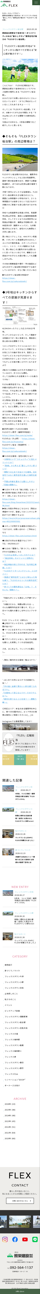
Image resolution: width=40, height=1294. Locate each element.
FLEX (4, 13)
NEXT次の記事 (34, 757)
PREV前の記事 (6, 757)
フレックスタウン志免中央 (16, 1028)
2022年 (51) (10, 1127)
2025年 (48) (10, 1109)
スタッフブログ (13, 13)
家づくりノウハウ (23, 850)
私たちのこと (21, 830)
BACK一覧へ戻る (20, 757)
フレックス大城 (11, 1033)
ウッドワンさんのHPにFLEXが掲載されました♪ (25, 941)
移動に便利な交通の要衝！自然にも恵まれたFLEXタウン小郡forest (24, 921)
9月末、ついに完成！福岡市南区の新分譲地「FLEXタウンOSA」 (25, 900)
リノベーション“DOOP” (15, 1079)
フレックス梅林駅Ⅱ (13, 1051)
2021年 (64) (10, 1132)
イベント (8, 1005)
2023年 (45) (10, 1121)
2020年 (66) (10, 1138)
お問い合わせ (20, 1291)
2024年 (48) (10, 1115)
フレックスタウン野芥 (14, 1068)
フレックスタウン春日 (14, 1062)
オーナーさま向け (12, 1085)
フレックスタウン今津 (14, 976)
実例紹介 (8, 965)
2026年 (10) (10, 1104)
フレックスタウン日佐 (24, 892)
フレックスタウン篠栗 (14, 1045)
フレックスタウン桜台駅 (12, 29)
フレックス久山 (11, 1074)
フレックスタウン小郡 (24, 913)
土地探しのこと (11, 993)
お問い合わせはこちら (20, 1201)
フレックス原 (10, 1056)
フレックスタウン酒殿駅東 (16, 1016)
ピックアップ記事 (12, 1010)
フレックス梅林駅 (12, 1039)
